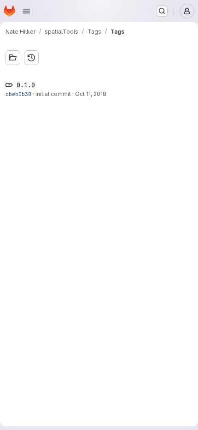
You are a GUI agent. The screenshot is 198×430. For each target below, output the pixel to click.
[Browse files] (13, 57)
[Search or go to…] (162, 11)
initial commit (53, 93)
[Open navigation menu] (26, 11)
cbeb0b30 (18, 93)
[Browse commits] (31, 57)
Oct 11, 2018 (90, 93)
